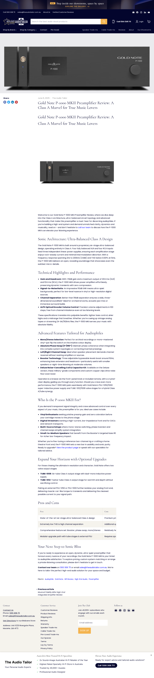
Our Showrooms (144, 30)
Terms (43, 641)
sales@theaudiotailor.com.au (29, 12)
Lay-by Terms (47, 645)
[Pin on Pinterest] (16, 102)
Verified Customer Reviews (63, 12)
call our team (84, 227)
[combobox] (66, 21)
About (131, 30)
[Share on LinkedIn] (12, 102)
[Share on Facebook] (4, 102)
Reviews (122, 30)
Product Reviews (48, 613)
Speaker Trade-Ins (90, 30)
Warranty (45, 624)
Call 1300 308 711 (9, 12)
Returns (44, 620)
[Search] (104, 21)
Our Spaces (46, 638)
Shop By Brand (9, 30)
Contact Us (8, 610)
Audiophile (49, 579)
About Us (46, 12)
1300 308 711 (65, 567)
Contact (43, 30)
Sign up (84, 630)
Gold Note (59, 579)
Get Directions (9, 620)
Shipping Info (46, 617)
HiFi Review (68, 579)
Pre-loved (55, 30)
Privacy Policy (46, 648)
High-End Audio (81, 579)
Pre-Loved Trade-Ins (50, 634)
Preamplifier (94, 579)
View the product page (67, 447)
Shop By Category (27, 30)
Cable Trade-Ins (108, 30)
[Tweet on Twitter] (8, 102)
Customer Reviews (49, 610)
